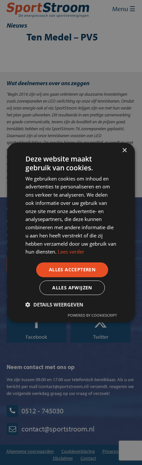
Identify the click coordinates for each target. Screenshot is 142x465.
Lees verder (71, 251)
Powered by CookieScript (92, 315)
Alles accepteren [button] (72, 269)
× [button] (124, 150)
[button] (54, 304)
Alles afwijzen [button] (72, 287)
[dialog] (71, 232)
